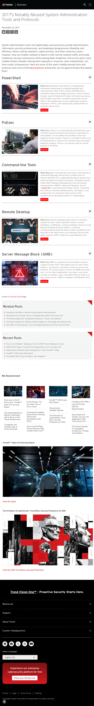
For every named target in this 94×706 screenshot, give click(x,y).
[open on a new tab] (18, 643)
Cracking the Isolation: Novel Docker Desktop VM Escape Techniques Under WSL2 (36, 416)
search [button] (84, 4)
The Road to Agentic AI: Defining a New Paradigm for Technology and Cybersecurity (37, 322)
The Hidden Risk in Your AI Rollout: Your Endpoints (24, 356)
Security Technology (18, 296)
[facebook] (8, 32)
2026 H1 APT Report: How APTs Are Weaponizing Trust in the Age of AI (32, 347)
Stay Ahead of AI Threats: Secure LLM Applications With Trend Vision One (33, 315)
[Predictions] (48, 539)
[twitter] (12, 32)
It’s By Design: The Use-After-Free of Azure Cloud (34, 404)
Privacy (5, 693)
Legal (14, 693)
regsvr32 (46, 188)
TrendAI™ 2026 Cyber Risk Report (19, 353)
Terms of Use (25, 693)
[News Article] (4, 32)
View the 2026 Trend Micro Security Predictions (23, 569)
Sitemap (38, 693)
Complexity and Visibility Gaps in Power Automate (10, 427)
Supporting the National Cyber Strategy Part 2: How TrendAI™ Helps (31, 350)
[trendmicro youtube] (31, 643)
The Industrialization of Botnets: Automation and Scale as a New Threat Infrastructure (13, 416)
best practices (37, 67)
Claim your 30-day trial (23, 677)
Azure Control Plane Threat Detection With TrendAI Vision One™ (35, 428)
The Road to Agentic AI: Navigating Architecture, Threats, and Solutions (32, 319)
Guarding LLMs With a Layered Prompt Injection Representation (30, 312)
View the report (9, 501)
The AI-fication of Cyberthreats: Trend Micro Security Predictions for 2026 (57, 418)
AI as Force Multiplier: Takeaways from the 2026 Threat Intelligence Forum (34, 344)
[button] (20, 657)
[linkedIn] (16, 32)
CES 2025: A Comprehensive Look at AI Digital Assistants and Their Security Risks (37, 325)
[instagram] (24, 643)
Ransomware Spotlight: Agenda (56, 409)
